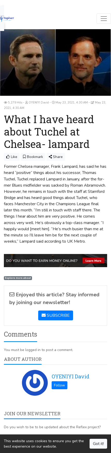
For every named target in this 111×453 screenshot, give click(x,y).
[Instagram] (29, 4)
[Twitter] (14, 4)
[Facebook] (6, 4)
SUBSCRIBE (58, 315)
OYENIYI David (70, 376)
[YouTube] (21, 4)
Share (57, 156)
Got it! (98, 444)
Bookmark (34, 156)
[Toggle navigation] (104, 18)
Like (13, 156)
